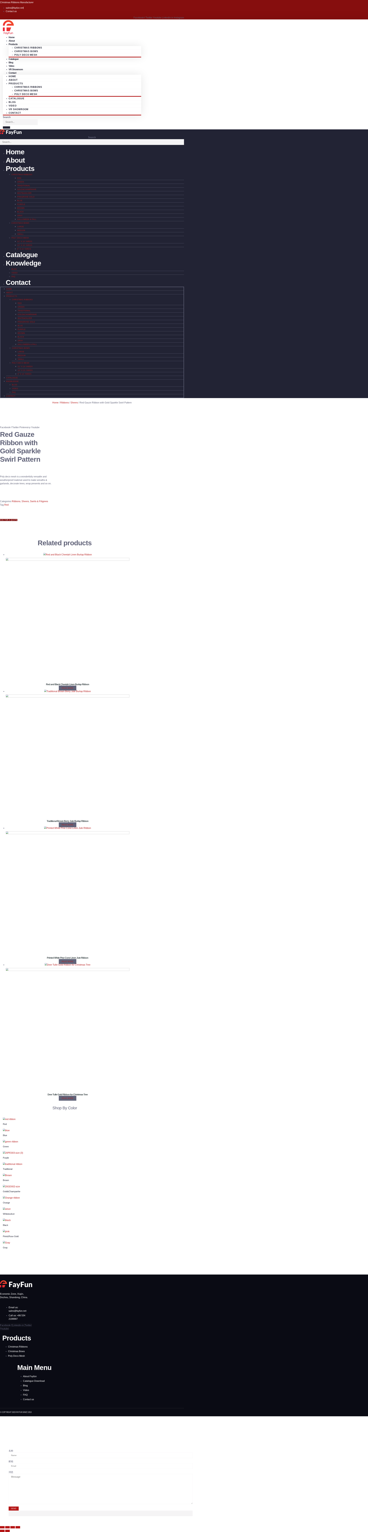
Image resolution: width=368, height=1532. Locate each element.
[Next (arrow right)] (7, 1531)
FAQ (13, 277)
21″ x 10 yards (24, 241)
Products (20, 168)
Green (20, 182)
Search (7, 117)
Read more (67, 688)
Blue (19, 201)
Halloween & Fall (27, 219)
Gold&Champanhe (26, 189)
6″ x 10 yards (24, 249)
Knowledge (23, 263)
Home (12, 76)
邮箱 (11, 1461)
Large (20, 227)
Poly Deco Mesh (25, 55)
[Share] (12, 1527)
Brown (21, 208)
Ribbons (64, 402)
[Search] (6, 127)
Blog (12, 102)
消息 (11, 1472)
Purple (21, 204)
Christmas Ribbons (28, 47)
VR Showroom (18, 109)
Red (19, 178)
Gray (20, 216)
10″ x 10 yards (24, 245)
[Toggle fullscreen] (7, 1527)
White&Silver (24, 193)
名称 (11, 1451)
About (13, 80)
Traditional (23, 186)
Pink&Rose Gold (26, 197)
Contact (12, 73)
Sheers (74, 402)
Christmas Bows (26, 51)
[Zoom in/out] (2, 1527)
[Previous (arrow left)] (2, 1531)
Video (13, 105)
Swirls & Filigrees (39, 501)
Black (20, 212)
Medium (21, 230)
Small (20, 234)
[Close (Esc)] (18, 1527)
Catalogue (14, 59)
